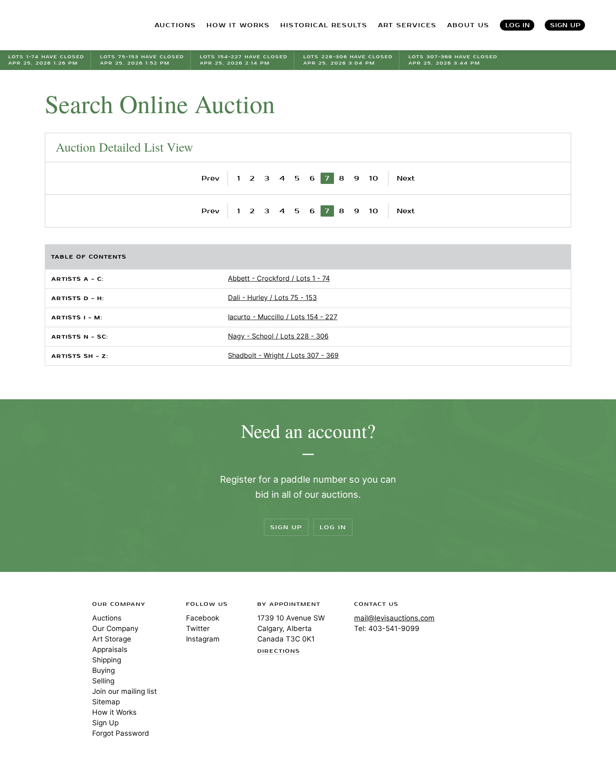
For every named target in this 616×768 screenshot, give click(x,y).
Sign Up (565, 25)
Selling (103, 681)
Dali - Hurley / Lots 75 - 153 (272, 297)
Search (608, 25)
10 (374, 178)
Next (406, 178)
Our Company (115, 628)
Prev (210, 178)
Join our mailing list (124, 691)
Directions (278, 651)
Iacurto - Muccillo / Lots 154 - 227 (282, 317)
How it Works (114, 712)
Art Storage (111, 639)
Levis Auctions (52, 25)
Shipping (106, 660)
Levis (35, 634)
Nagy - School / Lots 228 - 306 (278, 336)
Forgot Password (120, 733)
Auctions (107, 618)
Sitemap (106, 702)
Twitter (198, 628)
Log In (517, 25)
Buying (103, 670)
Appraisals (109, 649)
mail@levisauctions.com (394, 618)
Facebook (202, 618)
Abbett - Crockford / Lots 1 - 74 (279, 278)
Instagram (203, 639)
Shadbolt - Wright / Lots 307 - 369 (283, 355)
